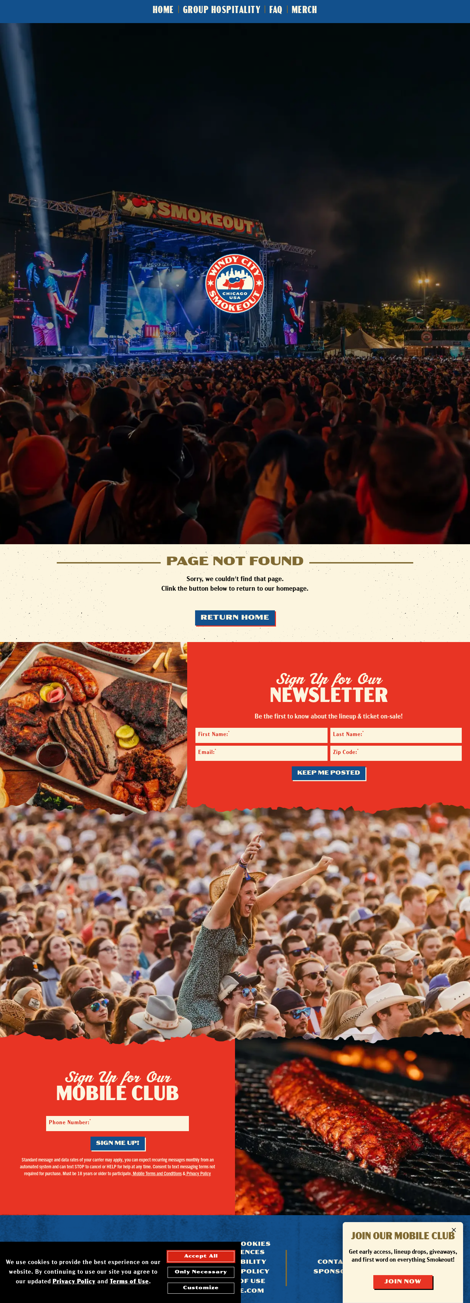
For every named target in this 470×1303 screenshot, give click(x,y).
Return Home (235, 617)
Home (163, 10)
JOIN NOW (402, 1282)
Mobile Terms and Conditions (157, 1173)
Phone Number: (70, 1122)
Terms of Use (129, 1282)
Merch (305, 11)
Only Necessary (201, 1272)
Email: (207, 752)
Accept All (201, 1256)
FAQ (276, 11)
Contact (335, 1262)
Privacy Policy (198, 1173)
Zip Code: (346, 752)
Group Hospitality (222, 11)
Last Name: (348, 734)
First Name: (214, 734)
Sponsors (335, 1272)
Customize (201, 1288)
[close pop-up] (453, 1230)
